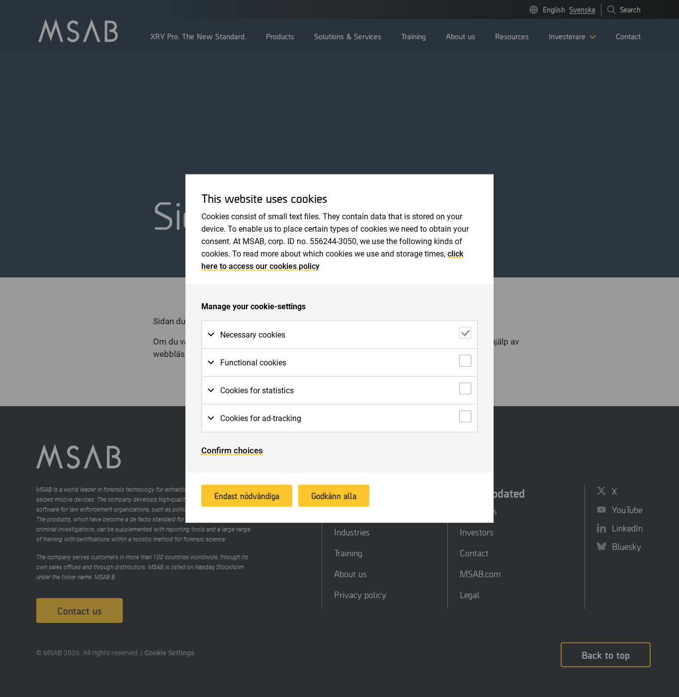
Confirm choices (232, 450)
